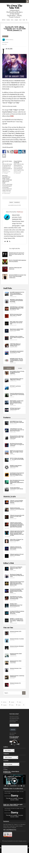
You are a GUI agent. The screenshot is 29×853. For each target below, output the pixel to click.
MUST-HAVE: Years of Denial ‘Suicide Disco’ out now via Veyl (16, 322)
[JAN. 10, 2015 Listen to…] (8, 167)
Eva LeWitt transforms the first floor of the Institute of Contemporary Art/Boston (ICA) (17, 294)
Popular (9, 368)
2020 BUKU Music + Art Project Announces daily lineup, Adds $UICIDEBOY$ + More (16, 308)
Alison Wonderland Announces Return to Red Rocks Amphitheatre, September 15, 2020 (17, 482)
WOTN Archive (5, 36)
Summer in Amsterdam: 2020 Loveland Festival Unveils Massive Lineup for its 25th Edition (16, 591)
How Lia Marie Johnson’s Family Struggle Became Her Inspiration (17, 372)
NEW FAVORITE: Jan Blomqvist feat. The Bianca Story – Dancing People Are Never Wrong (16, 402)
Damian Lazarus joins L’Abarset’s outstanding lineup (17, 508)
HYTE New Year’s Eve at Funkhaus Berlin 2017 (15, 409)
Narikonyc (11, 39)
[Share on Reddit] (12, 151)
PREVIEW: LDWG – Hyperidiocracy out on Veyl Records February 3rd (16, 605)
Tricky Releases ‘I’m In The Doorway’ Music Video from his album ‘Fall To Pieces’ (17, 429)
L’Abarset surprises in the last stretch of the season (17, 555)
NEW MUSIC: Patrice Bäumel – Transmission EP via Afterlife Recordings (16, 300)
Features (6, 417)
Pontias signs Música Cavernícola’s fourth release (16, 488)
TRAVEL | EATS (9, 496)
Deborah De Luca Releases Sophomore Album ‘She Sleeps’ (16, 568)
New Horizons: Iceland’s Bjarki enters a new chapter (16, 329)
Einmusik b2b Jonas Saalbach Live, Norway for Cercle (16, 352)
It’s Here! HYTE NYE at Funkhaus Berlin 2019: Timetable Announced (17, 612)
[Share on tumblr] (24, 151)
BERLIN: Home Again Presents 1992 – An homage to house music (16, 452)
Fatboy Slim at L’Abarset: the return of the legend (16, 540)
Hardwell (11, 202)
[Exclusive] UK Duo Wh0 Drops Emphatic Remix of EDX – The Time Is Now (17, 437)
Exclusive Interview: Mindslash (17, 646)
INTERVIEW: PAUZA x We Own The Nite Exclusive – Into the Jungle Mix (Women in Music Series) (16, 360)
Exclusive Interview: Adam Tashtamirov (16, 654)
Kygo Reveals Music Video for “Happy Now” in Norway (16, 379)
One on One (8, 627)
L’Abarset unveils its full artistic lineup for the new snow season (16, 548)
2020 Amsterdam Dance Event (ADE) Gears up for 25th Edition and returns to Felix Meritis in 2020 (17, 583)
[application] (14, 743)
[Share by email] (4, 156)
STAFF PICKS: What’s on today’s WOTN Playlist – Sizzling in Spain (15, 345)
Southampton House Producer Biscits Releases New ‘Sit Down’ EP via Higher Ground (17, 474)
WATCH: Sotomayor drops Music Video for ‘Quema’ (16, 315)
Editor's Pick (8, 563)
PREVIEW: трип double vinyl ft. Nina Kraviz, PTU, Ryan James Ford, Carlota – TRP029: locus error (16, 620)
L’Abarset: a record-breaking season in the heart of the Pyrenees (16, 501)
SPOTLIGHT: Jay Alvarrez (15, 386)
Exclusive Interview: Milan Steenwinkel (15, 661)
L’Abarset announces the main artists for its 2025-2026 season (17, 516)
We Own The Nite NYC (14, 6)
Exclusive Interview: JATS (15, 631)
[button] (14, 781)
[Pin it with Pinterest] (16, 151)
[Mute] (18, 744)
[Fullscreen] (19, 744)
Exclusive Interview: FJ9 (15, 683)
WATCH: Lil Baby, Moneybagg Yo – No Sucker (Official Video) (17, 459)
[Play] (11, 744)
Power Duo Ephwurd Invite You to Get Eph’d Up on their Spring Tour (17, 394)
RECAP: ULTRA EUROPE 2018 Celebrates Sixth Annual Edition (17, 261)
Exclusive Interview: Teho (15, 668)
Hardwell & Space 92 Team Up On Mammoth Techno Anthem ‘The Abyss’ (16, 254)
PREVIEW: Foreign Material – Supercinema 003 (16, 466)
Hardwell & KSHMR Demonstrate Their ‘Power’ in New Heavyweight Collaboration (17, 276)
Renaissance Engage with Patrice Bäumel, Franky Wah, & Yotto (17, 575)
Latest (20, 368)
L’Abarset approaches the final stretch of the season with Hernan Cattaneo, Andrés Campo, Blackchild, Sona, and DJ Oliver (17, 533)
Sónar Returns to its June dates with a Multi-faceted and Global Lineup (16, 597)
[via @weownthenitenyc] (8, 151)
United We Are (16, 202)
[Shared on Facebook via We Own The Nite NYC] (4, 151)
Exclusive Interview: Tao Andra (17, 638)
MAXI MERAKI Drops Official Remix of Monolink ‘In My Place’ (17, 422)
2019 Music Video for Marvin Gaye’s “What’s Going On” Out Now (17, 337)
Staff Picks (7, 288)
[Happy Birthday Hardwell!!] (19, 167)
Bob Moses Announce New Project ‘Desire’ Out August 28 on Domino (17, 444)
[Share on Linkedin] (20, 151)
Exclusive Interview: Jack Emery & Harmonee (17, 676)
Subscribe (13, 729)
